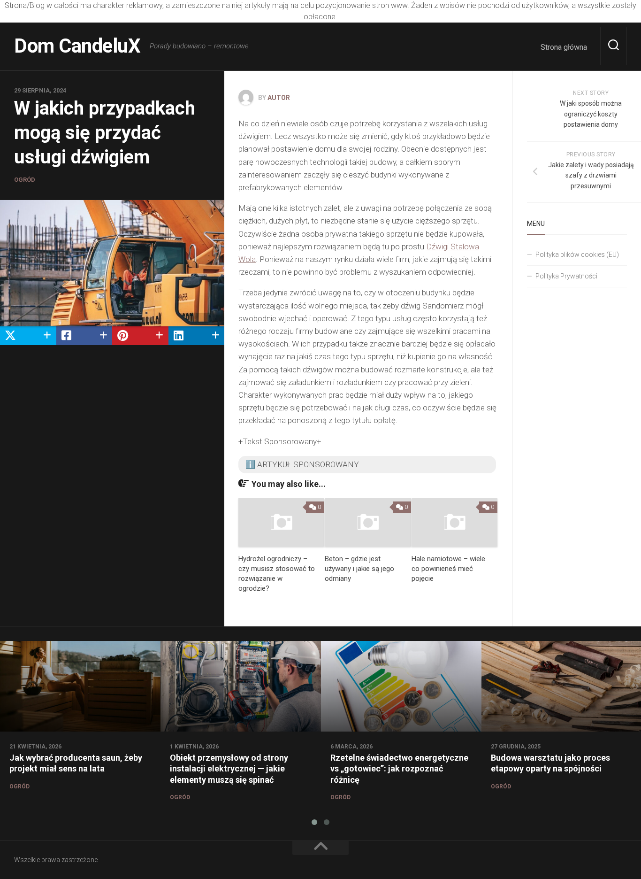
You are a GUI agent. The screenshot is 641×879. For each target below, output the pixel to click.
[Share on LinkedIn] (196, 335)
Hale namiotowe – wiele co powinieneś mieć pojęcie (448, 569)
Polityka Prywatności (566, 276)
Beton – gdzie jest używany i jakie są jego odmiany (359, 569)
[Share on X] (28, 335)
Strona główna (564, 47)
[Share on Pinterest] (140, 335)
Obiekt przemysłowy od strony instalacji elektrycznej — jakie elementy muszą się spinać (229, 769)
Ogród (24, 179)
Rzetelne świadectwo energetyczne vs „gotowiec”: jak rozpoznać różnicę (399, 769)
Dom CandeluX (77, 45)
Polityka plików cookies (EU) (577, 254)
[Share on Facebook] (84, 335)
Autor (278, 97)
